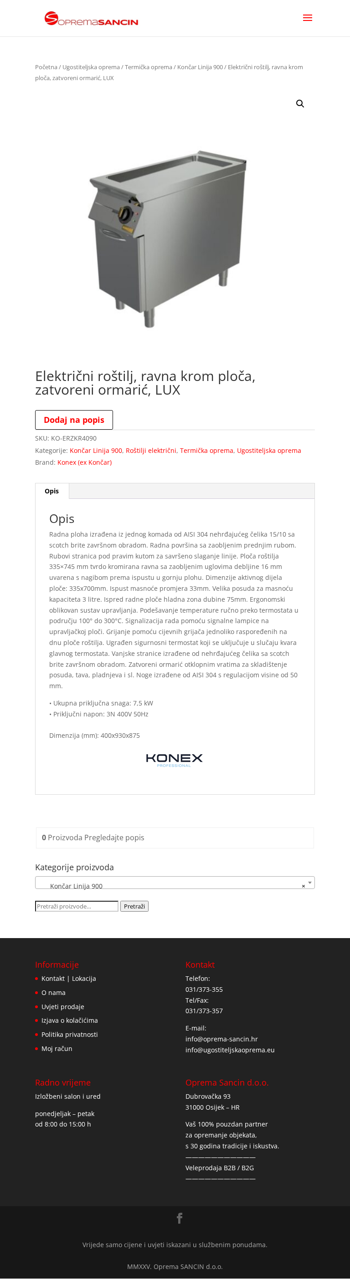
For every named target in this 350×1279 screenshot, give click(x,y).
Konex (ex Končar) (84, 462)
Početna (46, 67)
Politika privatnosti (69, 1034)
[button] (300, 104)
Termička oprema (148, 67)
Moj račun (56, 1048)
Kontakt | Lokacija (68, 978)
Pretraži (134, 906)
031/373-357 (204, 1010)
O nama (53, 992)
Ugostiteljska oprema (91, 67)
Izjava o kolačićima (69, 1020)
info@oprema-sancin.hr (221, 1039)
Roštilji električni (151, 450)
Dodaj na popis (74, 419)
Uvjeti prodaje (62, 1006)
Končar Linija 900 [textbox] (172, 886)
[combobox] (175, 882)
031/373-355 (204, 989)
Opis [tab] (52, 491)
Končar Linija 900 (200, 67)
